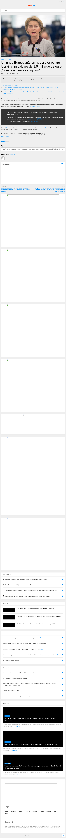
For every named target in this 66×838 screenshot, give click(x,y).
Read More (18, 726)
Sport (55, 811)
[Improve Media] (33, 6)
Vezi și (5, 633)
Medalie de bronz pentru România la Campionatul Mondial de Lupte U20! (36, 624)
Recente (5, 603)
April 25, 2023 (34, 121)
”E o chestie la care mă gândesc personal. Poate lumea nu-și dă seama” (35, 608)
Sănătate (49, 811)
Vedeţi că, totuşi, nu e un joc (10, 85)
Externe (7, 715)
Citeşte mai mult (5, 136)
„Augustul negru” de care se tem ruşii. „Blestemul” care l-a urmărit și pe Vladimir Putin (39, 616)
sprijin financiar (46, 127)
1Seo (30, 835)
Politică (42, 811)
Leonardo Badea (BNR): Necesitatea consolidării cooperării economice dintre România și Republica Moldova (15, 189)
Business (13, 811)
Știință (6, 813)
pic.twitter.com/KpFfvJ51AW (36, 119)
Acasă (6, 811)
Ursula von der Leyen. (35, 106)
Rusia (7, 127)
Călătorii (7, 741)
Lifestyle (35, 811)
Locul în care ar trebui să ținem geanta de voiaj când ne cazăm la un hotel (31, 744)
